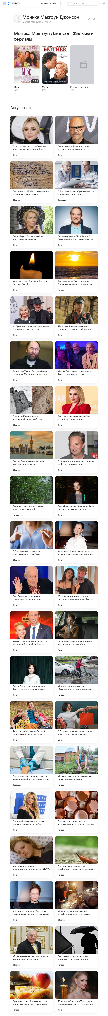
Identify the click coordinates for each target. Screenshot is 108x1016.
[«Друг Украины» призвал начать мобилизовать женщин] (31, 947)
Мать (45, 87)
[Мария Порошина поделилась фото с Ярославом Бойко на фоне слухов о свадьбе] (76, 362)
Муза (17, 87)
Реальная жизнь (79, 87)
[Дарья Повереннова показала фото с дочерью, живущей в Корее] (31, 677)
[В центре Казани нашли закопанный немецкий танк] (31, 407)
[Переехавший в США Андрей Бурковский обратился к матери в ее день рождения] (76, 227)
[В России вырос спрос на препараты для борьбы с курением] (31, 542)
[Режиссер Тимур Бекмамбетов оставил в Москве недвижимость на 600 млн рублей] (31, 362)
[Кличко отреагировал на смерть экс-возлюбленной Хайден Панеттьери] (31, 632)
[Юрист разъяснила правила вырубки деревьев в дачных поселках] (76, 902)
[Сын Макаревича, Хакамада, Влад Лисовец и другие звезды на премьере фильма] (76, 497)
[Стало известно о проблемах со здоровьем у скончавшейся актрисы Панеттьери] (31, 137)
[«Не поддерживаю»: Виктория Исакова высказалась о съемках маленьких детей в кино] (31, 902)
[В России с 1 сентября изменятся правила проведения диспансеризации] (76, 182)
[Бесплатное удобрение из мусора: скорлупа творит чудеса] (76, 812)
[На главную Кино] (15, 3)
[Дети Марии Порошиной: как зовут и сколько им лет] (31, 227)
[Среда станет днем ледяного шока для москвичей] (31, 497)
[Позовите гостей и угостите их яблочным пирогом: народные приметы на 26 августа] (31, 992)
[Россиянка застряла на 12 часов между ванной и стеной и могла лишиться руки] (31, 767)
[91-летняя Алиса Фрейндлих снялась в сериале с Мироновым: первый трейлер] (76, 317)
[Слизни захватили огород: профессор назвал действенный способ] (76, 857)
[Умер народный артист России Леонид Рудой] (31, 272)
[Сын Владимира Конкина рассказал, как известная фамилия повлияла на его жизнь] (31, 587)
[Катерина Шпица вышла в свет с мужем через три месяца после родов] (76, 542)
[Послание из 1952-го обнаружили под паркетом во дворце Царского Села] (31, 182)
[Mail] (9, 3)
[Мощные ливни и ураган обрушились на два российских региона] (76, 677)
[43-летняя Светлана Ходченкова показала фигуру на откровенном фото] (76, 992)
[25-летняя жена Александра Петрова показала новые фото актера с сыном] (76, 587)
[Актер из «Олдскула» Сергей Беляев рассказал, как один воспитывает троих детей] (31, 722)
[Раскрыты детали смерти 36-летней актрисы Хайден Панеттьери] (76, 407)
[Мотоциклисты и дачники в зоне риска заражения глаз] (76, 767)
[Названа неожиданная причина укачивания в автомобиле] (76, 632)
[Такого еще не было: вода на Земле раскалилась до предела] (76, 272)
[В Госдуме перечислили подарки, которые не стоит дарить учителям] (76, 722)
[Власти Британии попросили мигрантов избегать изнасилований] (31, 452)
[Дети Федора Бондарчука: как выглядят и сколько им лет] (76, 137)
